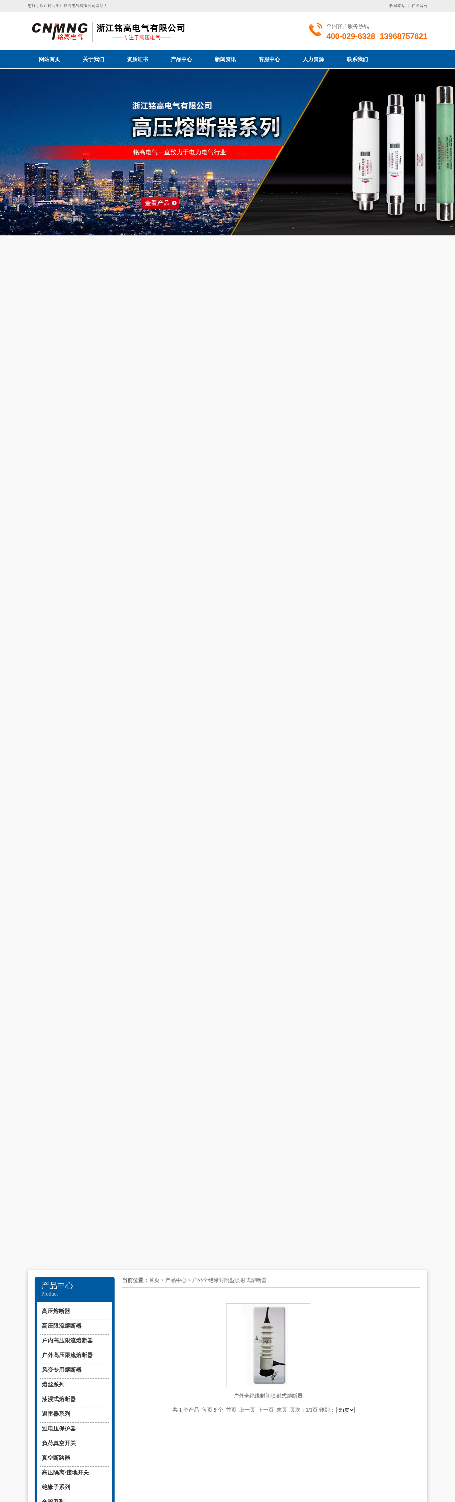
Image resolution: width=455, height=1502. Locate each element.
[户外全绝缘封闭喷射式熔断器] (268, 1309)
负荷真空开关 (59, 1443)
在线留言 (419, 5)
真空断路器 (56, 1458)
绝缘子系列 (56, 1487)
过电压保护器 (59, 1428)
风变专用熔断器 (62, 1370)
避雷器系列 (56, 1414)
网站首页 (49, 59)
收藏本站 (397, 5)
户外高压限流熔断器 (67, 1355)
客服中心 (269, 59)
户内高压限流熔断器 (67, 1340)
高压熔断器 (56, 1311)
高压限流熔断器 (62, 1326)
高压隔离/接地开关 (65, 1472)
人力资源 (313, 59)
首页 (154, 1280)
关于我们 (93, 59)
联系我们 (357, 59)
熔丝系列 (53, 1384)
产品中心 (181, 59)
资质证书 (137, 59)
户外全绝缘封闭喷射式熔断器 (268, 1396)
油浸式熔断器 (59, 1399)
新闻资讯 (225, 59)
